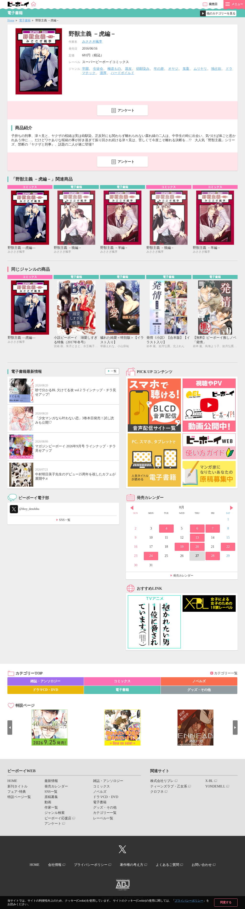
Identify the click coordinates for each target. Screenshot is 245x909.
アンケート (126, 110)
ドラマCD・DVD (45, 690)
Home (10, 20)
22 (228, 546)
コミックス (122, 681)
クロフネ (157, 791)
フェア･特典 (16, 791)
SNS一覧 (64, 520)
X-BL (209, 781)
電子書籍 (25, 20)
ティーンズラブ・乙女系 (168, 786)
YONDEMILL (215, 786)
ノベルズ (199, 681)
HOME (12, 781)
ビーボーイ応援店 (58, 818)
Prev (132, 508)
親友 (128, 68)
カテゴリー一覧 (226, 673)
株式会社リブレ (162, 781)
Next (232, 508)
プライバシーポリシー (189, 900)
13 (197, 537)
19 (182, 546)
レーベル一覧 (103, 818)
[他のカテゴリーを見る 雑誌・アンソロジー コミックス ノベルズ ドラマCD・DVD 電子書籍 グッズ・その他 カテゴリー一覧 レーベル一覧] (218, 13)
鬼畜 (186, 68)
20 (197, 546)
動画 (48, 802)
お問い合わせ (202, 865)
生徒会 (98, 68)
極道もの (114, 68)
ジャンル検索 (55, 813)
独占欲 (216, 68)
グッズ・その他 (199, 690)
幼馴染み (143, 68)
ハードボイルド (122, 73)
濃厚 (103, 73)
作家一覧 (51, 807)
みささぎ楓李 (92, 41)
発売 (213, 4)
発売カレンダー (183, 575)
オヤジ (173, 68)
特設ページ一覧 (19, 797)
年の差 (159, 68)
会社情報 (54, 865)
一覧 (114, 371)
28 (212, 556)
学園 (85, 68)
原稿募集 (51, 797)
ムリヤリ (200, 68)
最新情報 (51, 781)
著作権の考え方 (131, 865)
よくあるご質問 (167, 865)
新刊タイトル (17, 786)
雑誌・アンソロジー (45, 681)
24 (151, 556)
